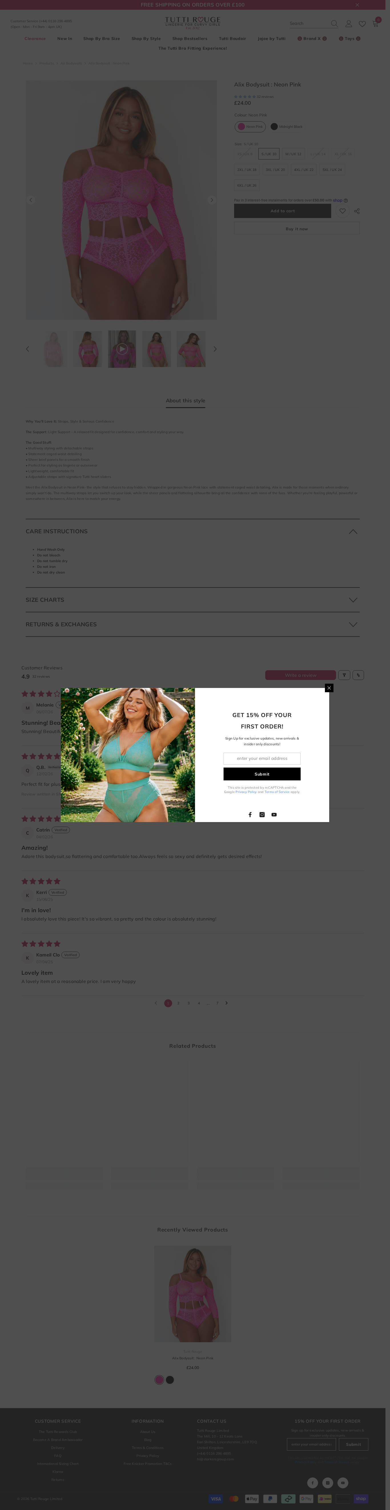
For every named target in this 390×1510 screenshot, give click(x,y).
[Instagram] (262, 815)
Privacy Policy (246, 792)
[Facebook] (250, 815)
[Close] (329, 688)
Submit (262, 774)
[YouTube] (274, 815)
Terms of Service (277, 792)
